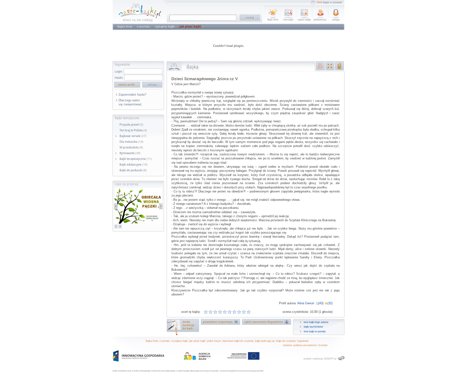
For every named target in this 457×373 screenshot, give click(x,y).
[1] (206, 312)
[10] (249, 312)
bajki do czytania (286, 340)
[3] (215, 312)
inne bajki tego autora (316, 322)
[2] (211, 312)
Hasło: (119, 78)
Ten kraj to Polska (133, 130)
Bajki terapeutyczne (135, 159)
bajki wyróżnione (313, 326)
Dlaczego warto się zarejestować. (131, 102)
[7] (234, 312)
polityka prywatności (305, 345)
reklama (287, 345)
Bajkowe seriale (132, 136)
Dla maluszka (131, 142)
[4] (220, 312)
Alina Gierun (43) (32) (315, 303)
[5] (225, 312)
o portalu (165, 340)
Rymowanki (129, 153)
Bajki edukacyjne (133, 164)
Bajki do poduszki (133, 170)
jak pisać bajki (197, 340)
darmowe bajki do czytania (238, 340)
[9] (244, 312)
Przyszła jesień (131, 125)
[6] (230, 312)
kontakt (323, 345)
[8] (239, 312)
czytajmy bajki (179, 340)
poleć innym (214, 340)
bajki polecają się (265, 340)
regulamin (302, 340)
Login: (119, 71)
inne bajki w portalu (315, 331)
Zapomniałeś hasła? (132, 94)
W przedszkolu (131, 147)
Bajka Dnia (152, 340)
